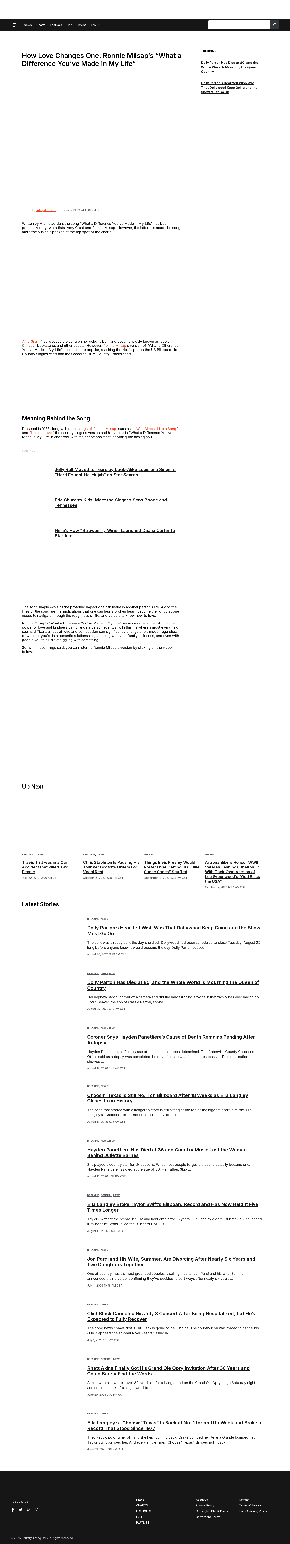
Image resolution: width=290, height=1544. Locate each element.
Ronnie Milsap (114, 345)
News (104, 918)
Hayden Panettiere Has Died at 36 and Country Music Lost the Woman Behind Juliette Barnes (167, 1152)
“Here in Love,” (41, 433)
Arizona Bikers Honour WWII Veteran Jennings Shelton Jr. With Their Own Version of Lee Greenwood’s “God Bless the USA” (232, 872)
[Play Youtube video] (101, 702)
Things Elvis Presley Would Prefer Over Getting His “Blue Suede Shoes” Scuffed (172, 867)
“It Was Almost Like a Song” (155, 429)
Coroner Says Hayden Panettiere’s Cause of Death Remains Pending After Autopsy (171, 1039)
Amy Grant (30, 341)
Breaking (28, 854)
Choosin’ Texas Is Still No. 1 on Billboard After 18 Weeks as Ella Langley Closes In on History (167, 1098)
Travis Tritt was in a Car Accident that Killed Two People (45, 867)
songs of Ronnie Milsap (97, 429)
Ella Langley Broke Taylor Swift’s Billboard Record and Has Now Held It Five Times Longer (172, 1207)
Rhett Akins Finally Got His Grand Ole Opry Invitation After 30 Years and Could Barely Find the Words (168, 1371)
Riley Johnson (46, 210)
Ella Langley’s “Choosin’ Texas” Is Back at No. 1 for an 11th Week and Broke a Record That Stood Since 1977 (174, 1425)
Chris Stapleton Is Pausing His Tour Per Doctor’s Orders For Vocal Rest (111, 867)
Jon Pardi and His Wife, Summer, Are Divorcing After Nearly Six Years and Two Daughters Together (171, 1262)
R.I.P (112, 973)
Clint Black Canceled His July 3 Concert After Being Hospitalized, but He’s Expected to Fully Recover (171, 1316)
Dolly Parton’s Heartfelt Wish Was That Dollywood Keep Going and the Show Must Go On (229, 87)
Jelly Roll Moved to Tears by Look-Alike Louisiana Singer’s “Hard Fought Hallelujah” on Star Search (115, 472)
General (41, 854)
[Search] (274, 24)
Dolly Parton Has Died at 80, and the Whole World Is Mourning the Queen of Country (231, 67)
